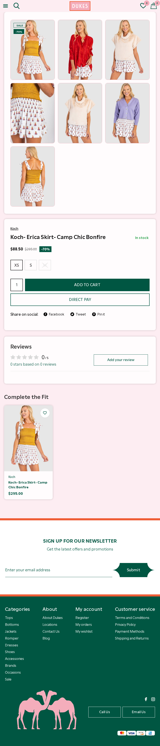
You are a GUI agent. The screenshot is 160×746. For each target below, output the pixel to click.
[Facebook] (146, 699)
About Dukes (52, 618)
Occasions (13, 672)
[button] (6, 6)
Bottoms (12, 624)
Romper (12, 638)
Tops (9, 618)
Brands (10, 665)
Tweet (81, 314)
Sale (8, 679)
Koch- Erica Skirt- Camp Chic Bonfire (27, 484)
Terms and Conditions (132, 618)
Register (82, 618)
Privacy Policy (125, 624)
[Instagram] (153, 699)
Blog (46, 638)
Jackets (10, 631)
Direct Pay (80, 299)
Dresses (11, 645)
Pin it (101, 314)
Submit (133, 570)
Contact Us (51, 631)
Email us (139, 712)
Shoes (10, 652)
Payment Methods (129, 631)
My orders (83, 624)
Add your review (121, 360)
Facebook (56, 314)
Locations (49, 624)
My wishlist (83, 631)
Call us (104, 712)
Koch (14, 228)
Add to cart (87, 284)
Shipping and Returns (132, 638)
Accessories (14, 659)
